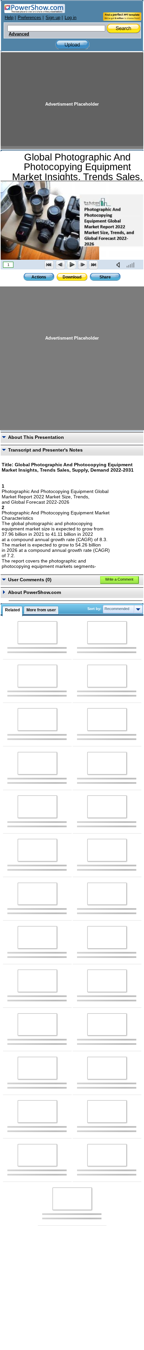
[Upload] (72, 44)
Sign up (53, 17)
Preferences (29, 17)
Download (72, 277)
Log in (70, 17)
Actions (38, 277)
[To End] (93, 265)
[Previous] (60, 265)
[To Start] (49, 265)
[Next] (82, 265)
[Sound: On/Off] (119, 265)
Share (105, 277)
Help (9, 17)
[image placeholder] (37, 632)
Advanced (19, 34)
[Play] (71, 265)
